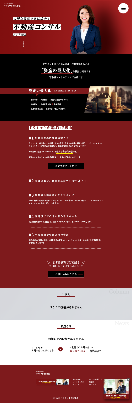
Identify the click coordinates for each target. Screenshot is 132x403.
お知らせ (91, 384)
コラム (75, 384)
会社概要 (91, 382)
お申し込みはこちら (66, 274)
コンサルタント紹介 (66, 166)
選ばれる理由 (76, 379)
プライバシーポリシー (79, 382)
